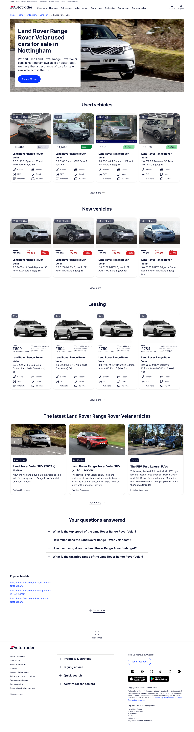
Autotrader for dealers (79, 684)
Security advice (17, 656)
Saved (172, 9)
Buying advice (73, 667)
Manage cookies (16, 694)
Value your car (81, 8)
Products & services (77, 658)
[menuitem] (42, 8)
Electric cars (123, 8)
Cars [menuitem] (12, 2)
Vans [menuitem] (17, 2)
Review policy (16, 684)
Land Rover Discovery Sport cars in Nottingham (29, 600)
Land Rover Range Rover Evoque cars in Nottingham (30, 592)
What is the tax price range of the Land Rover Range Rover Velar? (98, 556)
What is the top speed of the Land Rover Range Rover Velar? (94, 531)
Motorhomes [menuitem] (32, 2)
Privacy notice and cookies (22, 676)
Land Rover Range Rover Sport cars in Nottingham (30, 584)
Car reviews (96, 8)
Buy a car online (139, 8)
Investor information (19, 672)
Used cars (42, 8)
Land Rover (45, 15)
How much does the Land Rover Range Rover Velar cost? (92, 540)
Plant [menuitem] (63, 2)
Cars (20, 15)
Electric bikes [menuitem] (72, 2)
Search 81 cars (29, 79)
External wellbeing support (22, 688)
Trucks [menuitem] (51, 2)
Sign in (181, 9)
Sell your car (66, 8)
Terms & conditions (19, 680)
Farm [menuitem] (57, 2)
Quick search (73, 675)
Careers (13, 668)
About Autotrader (18, 664)
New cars (53, 8)
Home (12, 15)
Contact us (15, 660)
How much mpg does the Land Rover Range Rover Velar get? (95, 548)
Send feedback (140, 661)
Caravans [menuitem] (43, 2)
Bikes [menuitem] (23, 2)
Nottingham (31, 15)
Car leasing (110, 8)
